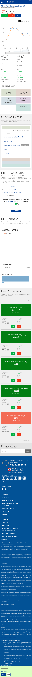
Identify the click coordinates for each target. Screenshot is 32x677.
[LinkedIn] (11, 478)
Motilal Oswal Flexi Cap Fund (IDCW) (16, 389)
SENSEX (6, 153)
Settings (5, 671)
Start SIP (16, 211)
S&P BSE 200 (8, 141)
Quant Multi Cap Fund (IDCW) (16, 335)
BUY (13, 326)
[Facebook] (3, 478)
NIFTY (6, 149)
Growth (16, 8)
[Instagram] (24, 478)
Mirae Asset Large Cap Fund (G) (13, 137)
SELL (18, 326)
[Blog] (15, 478)
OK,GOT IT (3, 674)
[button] (5, 21)
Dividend (22, 8)
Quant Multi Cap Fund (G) (16, 308)
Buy (4, 16)
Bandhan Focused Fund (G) (16, 416)
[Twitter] (7, 478)
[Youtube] (20, 478)
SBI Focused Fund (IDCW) (12, 145)
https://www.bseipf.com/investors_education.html (9, 637)
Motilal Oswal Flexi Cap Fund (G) (16, 362)
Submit (28, 451)
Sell (11, 16)
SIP (18, 16)
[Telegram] (3, 481)
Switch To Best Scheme (7, 7)
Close (8, 674)
